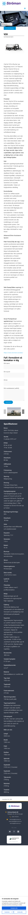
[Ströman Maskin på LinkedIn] (18, 831)
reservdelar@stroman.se (15, 821)
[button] (5, 411)
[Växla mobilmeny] (25, 8)
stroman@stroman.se (15, 819)
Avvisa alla (20, 912)
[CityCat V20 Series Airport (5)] (14, 411)
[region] (14, 906)
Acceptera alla (14, 908)
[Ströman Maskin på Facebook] (9, 831)
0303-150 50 (15, 816)
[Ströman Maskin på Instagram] (14, 831)
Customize (7, 912)
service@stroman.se (15, 823)
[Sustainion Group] (14, 839)
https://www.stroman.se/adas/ (13, 353)
